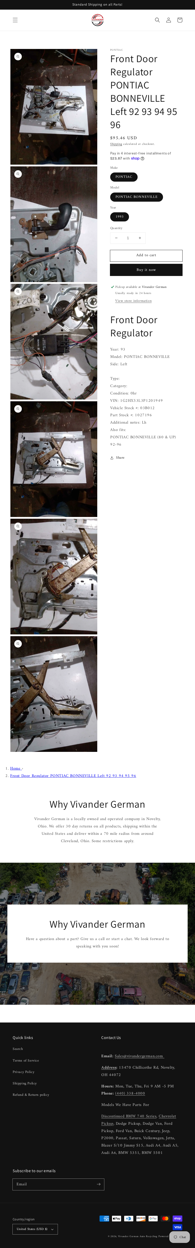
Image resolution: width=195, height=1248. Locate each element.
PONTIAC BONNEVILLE (137, 197)
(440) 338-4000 (130, 1093)
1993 (120, 217)
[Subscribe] (98, 1184)
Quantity (116, 228)
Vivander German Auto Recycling (137, 1236)
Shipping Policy (25, 1083)
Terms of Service (26, 1061)
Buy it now (146, 270)
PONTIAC (124, 177)
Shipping (116, 144)
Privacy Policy (23, 1072)
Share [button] (120, 458)
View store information (133, 301)
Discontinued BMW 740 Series (128, 1116)
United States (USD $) (32, 1229)
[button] (15, 20)
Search (18, 1049)
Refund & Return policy (31, 1095)
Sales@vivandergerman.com (139, 1056)
